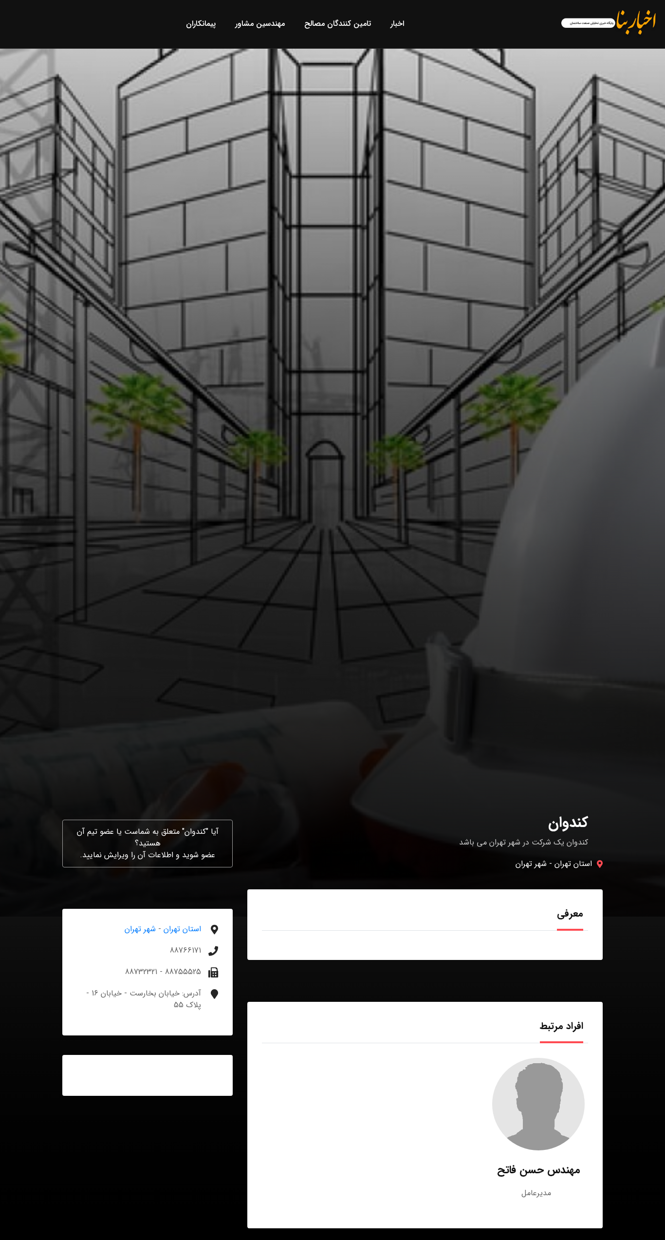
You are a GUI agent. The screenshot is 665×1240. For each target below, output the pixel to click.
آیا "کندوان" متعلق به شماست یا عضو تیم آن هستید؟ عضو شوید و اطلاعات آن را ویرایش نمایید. (148, 843)
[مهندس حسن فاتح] (538, 1104)
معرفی (570, 913)
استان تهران (573, 864)
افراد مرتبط (561, 1025)
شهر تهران (531, 864)
